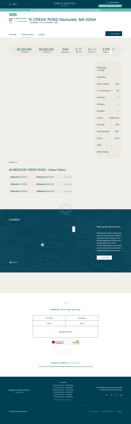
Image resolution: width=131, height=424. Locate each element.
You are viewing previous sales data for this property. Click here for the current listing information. (65, 10)
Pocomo (12, 15)
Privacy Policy (93, 411)
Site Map (119, 411)
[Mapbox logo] (13, 262)
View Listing (67, 177)
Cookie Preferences (107, 411)
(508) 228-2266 (73, 362)
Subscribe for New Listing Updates (110, 6)
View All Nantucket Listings (63, 400)
